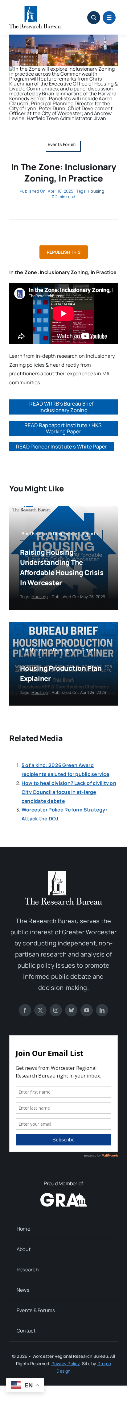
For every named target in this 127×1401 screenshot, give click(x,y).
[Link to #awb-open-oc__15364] (109, 17)
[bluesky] (71, 1010)
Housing (96, 191)
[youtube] (86, 1010)
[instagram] (56, 1010)
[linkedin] (102, 1010)
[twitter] (40, 1010)
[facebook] (25, 1010)
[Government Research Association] (63, 1195)
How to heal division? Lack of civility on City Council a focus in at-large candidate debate (69, 792)
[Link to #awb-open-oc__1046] (93, 17)
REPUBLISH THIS (63, 252)
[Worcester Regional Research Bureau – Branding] (35, 8)
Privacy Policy (65, 1363)
